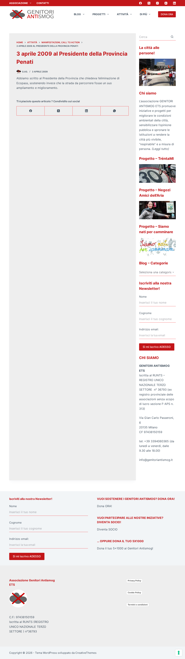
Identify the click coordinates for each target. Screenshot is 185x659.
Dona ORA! (104, 506)
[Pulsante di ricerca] (172, 36)
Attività (122, 14)
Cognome (145, 313)
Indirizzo (144, 329)
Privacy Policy (134, 580)
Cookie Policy (134, 592)
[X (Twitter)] (149, 3)
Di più (143, 14)
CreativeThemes (85, 652)
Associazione (18, 3)
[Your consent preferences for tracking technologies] (178, 652)
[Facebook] (140, 3)
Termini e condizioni (138, 604)
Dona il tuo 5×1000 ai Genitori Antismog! (125, 548)
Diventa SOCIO (107, 529)
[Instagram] (157, 3)
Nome (143, 296)
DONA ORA (167, 14)
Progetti (98, 14)
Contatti (42, 3)
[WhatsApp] (115, 111)
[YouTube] (166, 3)
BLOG (77, 14)
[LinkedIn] (174, 3)
